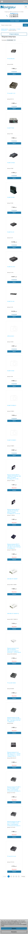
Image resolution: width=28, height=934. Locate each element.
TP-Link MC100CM (11, 682)
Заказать (14, 490)
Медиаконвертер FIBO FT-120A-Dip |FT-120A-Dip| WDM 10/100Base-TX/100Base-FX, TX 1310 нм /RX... (13, 511)
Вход (26, 1)
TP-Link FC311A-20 (11, 856)
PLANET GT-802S (11, 162)
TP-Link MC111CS (11, 93)
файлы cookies (14, 920)
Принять (14, 928)
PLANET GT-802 (10, 370)
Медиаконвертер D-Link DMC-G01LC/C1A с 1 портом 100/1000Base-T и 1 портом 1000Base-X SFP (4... (13, 754)
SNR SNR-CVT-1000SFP (12, 578)
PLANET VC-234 (10, 301)
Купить (14, 74)
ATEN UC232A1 (10, 336)
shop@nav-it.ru (14, 13)
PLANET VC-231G (11, 266)
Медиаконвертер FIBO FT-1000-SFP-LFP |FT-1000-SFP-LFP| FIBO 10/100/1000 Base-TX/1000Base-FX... (14, 546)
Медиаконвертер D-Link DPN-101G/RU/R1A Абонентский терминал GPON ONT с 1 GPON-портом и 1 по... (14, 650)
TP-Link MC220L (11, 58)
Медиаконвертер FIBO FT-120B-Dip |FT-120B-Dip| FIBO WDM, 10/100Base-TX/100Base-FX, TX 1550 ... (14, 476)
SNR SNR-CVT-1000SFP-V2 (13, 613)
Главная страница (4, 29)
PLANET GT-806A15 (11, 405)
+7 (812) (13, 15)
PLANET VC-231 (10, 232)
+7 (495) (13, 16)
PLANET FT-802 (10, 128)
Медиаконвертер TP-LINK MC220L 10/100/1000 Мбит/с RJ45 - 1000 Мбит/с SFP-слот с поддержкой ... (14, 719)
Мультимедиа (12, 29)
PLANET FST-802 (11, 197)
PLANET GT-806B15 (11, 440)
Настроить (14, 931)
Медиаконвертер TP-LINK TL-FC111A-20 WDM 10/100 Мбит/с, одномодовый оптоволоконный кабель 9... (14, 823)
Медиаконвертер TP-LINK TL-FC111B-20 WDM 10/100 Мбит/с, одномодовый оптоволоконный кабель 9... (14, 789)
